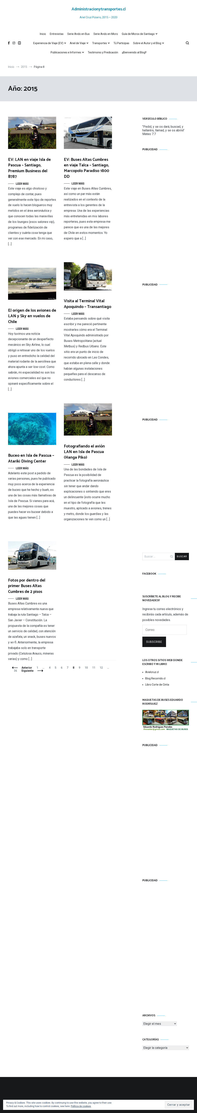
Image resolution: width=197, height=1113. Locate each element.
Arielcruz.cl (152, 672)
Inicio (43, 33)
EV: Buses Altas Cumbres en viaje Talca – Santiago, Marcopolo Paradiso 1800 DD (86, 168)
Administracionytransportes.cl (99, 9)
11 (94, 667)
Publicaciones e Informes (66, 52)
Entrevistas (56, 33)
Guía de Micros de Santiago (138, 33)
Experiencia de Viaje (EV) (48, 43)
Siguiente (27, 670)
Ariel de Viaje (78, 43)
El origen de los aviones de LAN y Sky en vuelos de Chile (32, 316)
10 (87, 667)
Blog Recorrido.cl (155, 678)
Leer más (22, 183)
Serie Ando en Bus (78, 33)
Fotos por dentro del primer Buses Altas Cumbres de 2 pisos (26, 586)
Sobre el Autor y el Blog (147, 43)
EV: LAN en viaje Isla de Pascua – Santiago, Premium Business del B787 (29, 168)
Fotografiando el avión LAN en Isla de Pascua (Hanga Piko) (84, 452)
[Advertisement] (165, 213)
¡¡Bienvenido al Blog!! (134, 52)
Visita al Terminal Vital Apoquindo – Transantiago (87, 304)
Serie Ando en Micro (105, 33)
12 (102, 667)
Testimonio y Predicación (103, 52)
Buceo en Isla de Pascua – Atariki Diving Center (31, 458)
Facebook (149, 574)
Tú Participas (121, 43)
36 (16, 670)
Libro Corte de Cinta (157, 684)
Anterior (27, 667)
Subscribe (154, 641)
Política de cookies (81, 1106)
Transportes (99, 43)
